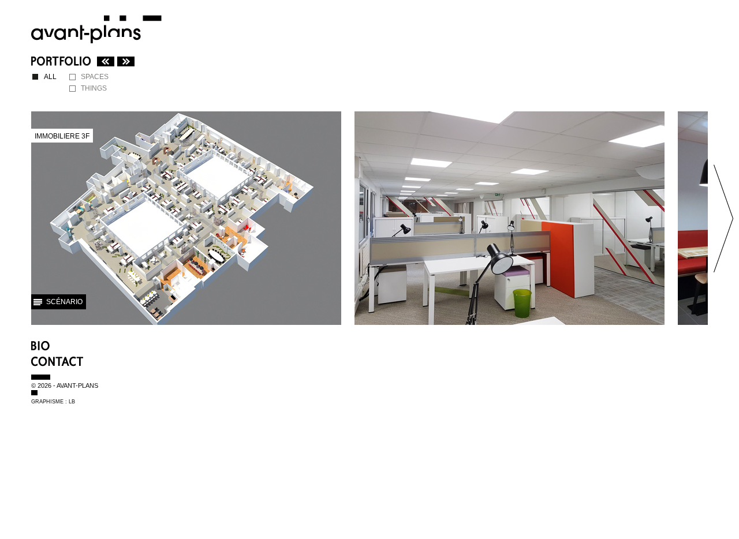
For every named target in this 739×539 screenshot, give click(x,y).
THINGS (94, 88)
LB (72, 402)
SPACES (95, 77)
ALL (50, 77)
